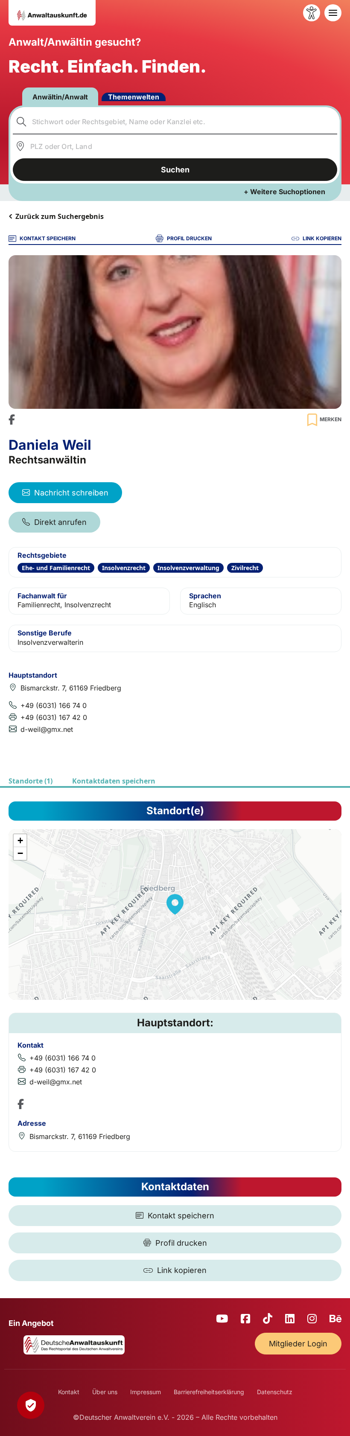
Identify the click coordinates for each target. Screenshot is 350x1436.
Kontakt (68, 1391)
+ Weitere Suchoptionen (284, 191)
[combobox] (175, 122)
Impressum (145, 1391)
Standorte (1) (30, 781)
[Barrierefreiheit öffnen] (311, 12)
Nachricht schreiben (71, 492)
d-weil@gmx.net (46, 729)
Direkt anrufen (60, 522)
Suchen (175, 169)
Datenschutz (274, 1391)
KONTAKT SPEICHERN (48, 238)
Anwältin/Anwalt (60, 97)
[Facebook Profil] (12, 419)
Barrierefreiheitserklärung (209, 1391)
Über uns (104, 1391)
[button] (175, 904)
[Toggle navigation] (332, 12)
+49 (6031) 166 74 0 (53, 705)
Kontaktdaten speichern (113, 781)
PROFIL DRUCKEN (189, 238)
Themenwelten (133, 97)
